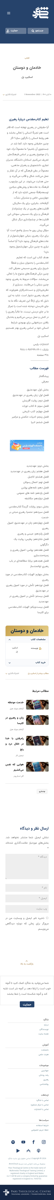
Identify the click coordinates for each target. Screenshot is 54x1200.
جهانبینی (45, 1071)
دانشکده (45, 1050)
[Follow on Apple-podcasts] (38, 1151)
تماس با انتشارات (41, 1109)
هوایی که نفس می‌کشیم (14, 767)
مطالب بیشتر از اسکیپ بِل (38, 673)
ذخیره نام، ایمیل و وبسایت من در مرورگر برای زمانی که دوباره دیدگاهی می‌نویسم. (27, 923)
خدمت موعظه (16, 702)
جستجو (39, 31)
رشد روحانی (44, 1075)
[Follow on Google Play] (18, 1151)
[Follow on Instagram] (43, 1142)
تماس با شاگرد (42, 1100)
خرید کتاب (40, 662)
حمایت (14, 31)
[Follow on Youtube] (23, 1142)
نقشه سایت (43, 1034)
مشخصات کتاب (38, 639)
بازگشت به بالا (27, 964)
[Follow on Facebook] (33, 1142)
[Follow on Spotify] (13, 1142)
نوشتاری (42, 791)
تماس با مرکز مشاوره (40, 1105)
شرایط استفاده (42, 1126)
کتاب (27, 58)
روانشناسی (44, 1084)
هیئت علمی (44, 1055)
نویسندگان (44, 1029)
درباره (46, 1025)
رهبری (46, 1080)
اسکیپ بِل (27, 77)
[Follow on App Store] (28, 1151)
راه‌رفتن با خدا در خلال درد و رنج (14, 744)
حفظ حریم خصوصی (40, 1130)
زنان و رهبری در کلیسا (14, 720)
